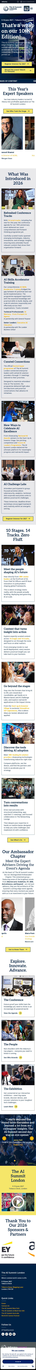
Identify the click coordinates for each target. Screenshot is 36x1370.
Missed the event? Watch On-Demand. (15, 70)
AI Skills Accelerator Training (15, 288)
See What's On (16, 840)
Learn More (8, 1106)
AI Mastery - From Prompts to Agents (15, 314)
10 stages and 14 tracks (19, 639)
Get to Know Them (16, 949)
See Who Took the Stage (16, 111)
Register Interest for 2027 (15, 64)
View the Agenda (11, 1013)
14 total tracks (14, 220)
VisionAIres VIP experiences (16, 709)
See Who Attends (11, 1057)
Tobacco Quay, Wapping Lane (12, 1287)
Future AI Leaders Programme (14, 444)
